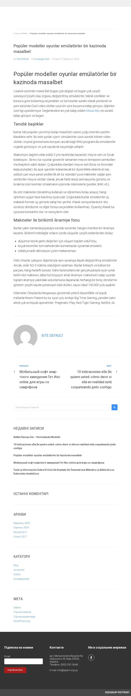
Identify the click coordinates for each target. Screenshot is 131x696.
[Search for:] (61, 407)
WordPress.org (21, 621)
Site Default (23, 59)
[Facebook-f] (91, 658)
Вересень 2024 (21, 523)
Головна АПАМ (20, 33)
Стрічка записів (22, 612)
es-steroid (18, 570)
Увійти (17, 607)
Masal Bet (92, 110)
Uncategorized (41, 59)
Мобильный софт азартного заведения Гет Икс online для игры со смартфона (58, 462)
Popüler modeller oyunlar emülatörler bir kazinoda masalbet (47, 455)
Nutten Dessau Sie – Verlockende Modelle (36, 437)
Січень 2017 (20, 536)
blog (15, 565)
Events (17, 574)
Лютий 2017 (20, 532)
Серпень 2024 (21, 527)
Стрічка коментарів (24, 616)
